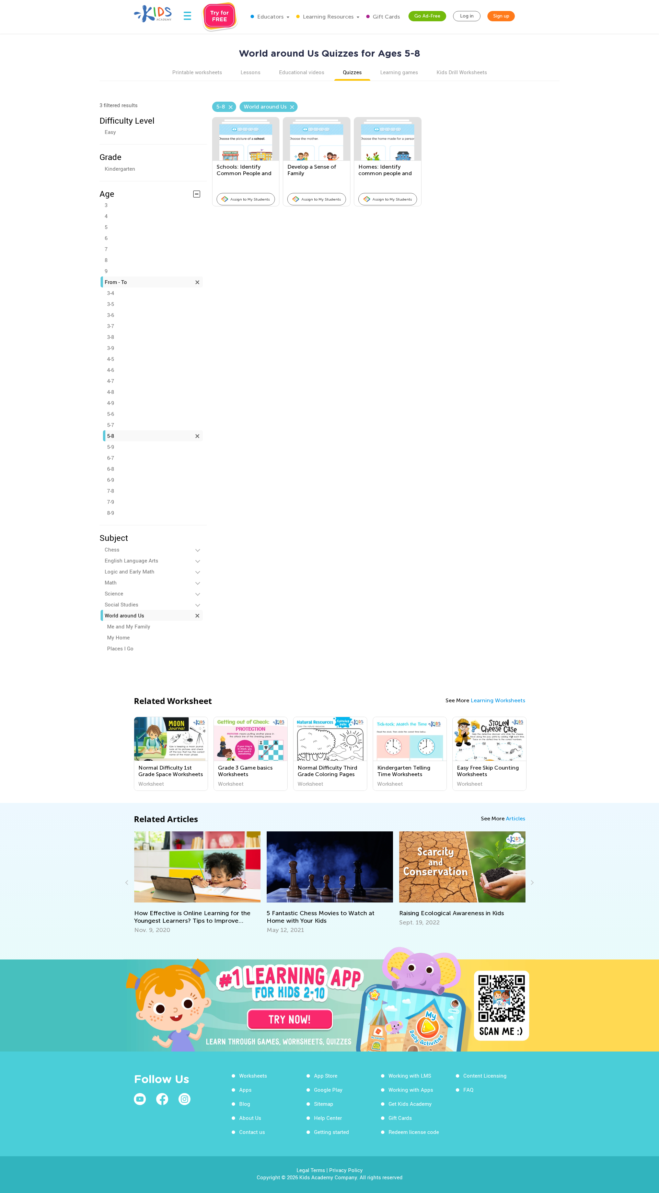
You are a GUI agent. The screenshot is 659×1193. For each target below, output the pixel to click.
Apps (245, 1089)
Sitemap (323, 1103)
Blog (244, 1103)
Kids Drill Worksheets (462, 72)
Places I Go (120, 648)
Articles (515, 818)
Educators (270, 16)
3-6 (110, 314)
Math (111, 582)
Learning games (399, 72)
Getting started (331, 1131)
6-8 (110, 468)
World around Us (124, 615)
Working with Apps (411, 1089)
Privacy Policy (346, 1170)
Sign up (501, 16)
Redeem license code (414, 1131)
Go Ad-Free (427, 16)
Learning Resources (327, 16)
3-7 (110, 325)
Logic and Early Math (129, 571)
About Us (250, 1117)
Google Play (328, 1089)
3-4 (110, 292)
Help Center (328, 1117)
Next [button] (531, 882)
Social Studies (121, 604)
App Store (325, 1075)
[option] (171, 754)
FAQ (468, 1089)
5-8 (110, 435)
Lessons (251, 72)
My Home (118, 637)
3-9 (110, 347)
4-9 (110, 402)
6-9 (110, 479)
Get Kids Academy (410, 1103)
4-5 (110, 358)
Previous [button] (127, 882)
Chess (112, 549)
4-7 (110, 380)
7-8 (110, 490)
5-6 (110, 413)
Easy (110, 131)
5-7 (110, 424)
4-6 (110, 369)
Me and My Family (128, 626)
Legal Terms (311, 1170)
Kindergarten (120, 168)
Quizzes (352, 72)
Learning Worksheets (498, 700)
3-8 (110, 336)
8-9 (110, 512)
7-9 (110, 501)
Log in (467, 16)
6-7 (110, 457)
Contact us (252, 1131)
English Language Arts (131, 560)
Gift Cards (385, 16)
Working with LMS (410, 1075)
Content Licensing (485, 1075)
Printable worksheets (197, 72)
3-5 (110, 303)
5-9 (110, 446)
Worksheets (253, 1075)
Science (114, 593)
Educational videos (301, 72)
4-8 (110, 391)
